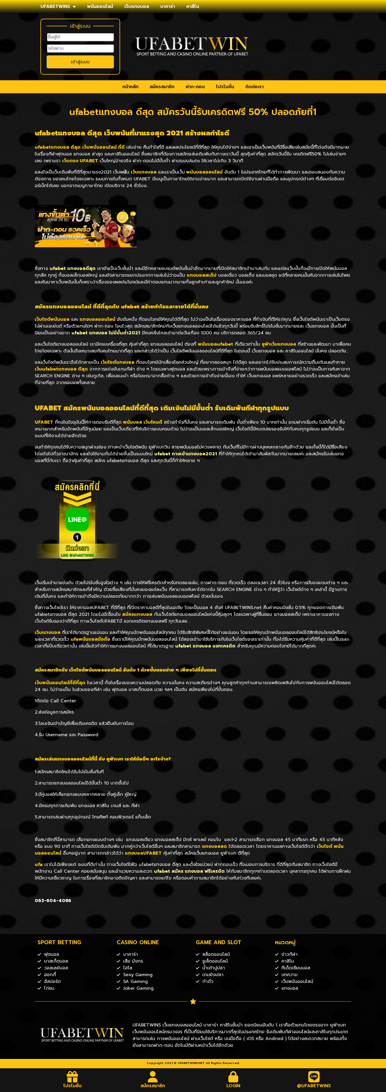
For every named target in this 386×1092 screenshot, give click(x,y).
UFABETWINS (55, 6)
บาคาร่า (167, 6)
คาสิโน (192, 6)
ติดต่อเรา (254, 86)
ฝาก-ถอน (195, 86)
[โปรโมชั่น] (72, 1076)
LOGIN (233, 1085)
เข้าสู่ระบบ (80, 61)
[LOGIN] (233, 1076)
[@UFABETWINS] (314, 1076)
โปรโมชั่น (225, 86)
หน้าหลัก (130, 86)
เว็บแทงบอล (136, 6)
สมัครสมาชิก (162, 86)
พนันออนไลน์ (100, 6)
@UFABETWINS (314, 1085)
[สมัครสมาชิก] (153, 1076)
